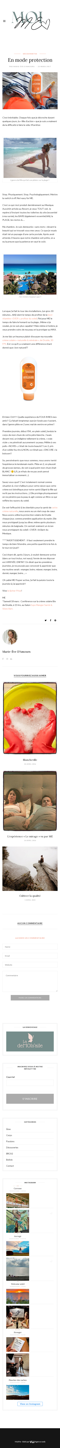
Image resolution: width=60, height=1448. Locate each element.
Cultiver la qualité (30, 895)
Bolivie (9, 1160)
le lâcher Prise (14, 590)
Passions (10, 1141)
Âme (8, 1129)
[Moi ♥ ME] (30, 20)
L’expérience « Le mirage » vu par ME (30, 836)
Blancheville (30, 759)
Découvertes (30, 54)
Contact (10, 1166)
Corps (9, 1135)
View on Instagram (30, 1404)
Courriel (10, 1077)
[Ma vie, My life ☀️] (17, 1269)
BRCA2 (9, 1154)
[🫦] (17, 1221)
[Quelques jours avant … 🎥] (17, 1365)
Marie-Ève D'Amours (24, 66)
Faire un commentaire (30, 998)
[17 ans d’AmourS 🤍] (17, 1317)
